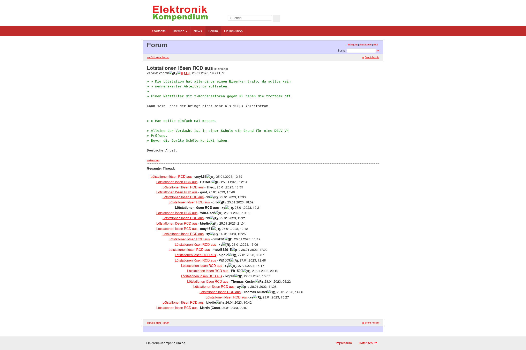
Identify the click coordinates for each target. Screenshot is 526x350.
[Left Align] (276, 18)
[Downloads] (360, 19)
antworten (153, 160)
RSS (375, 44)
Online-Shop (233, 31)
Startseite (159, 31)
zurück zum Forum (158, 57)
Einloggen (353, 44)
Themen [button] (178, 31)
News (198, 31)
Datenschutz (368, 343)
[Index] (351, 19)
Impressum (344, 343)
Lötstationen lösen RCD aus (171, 176)
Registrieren (365, 44)
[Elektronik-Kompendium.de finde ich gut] (370, 19)
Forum (213, 31)
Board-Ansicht (372, 57)
